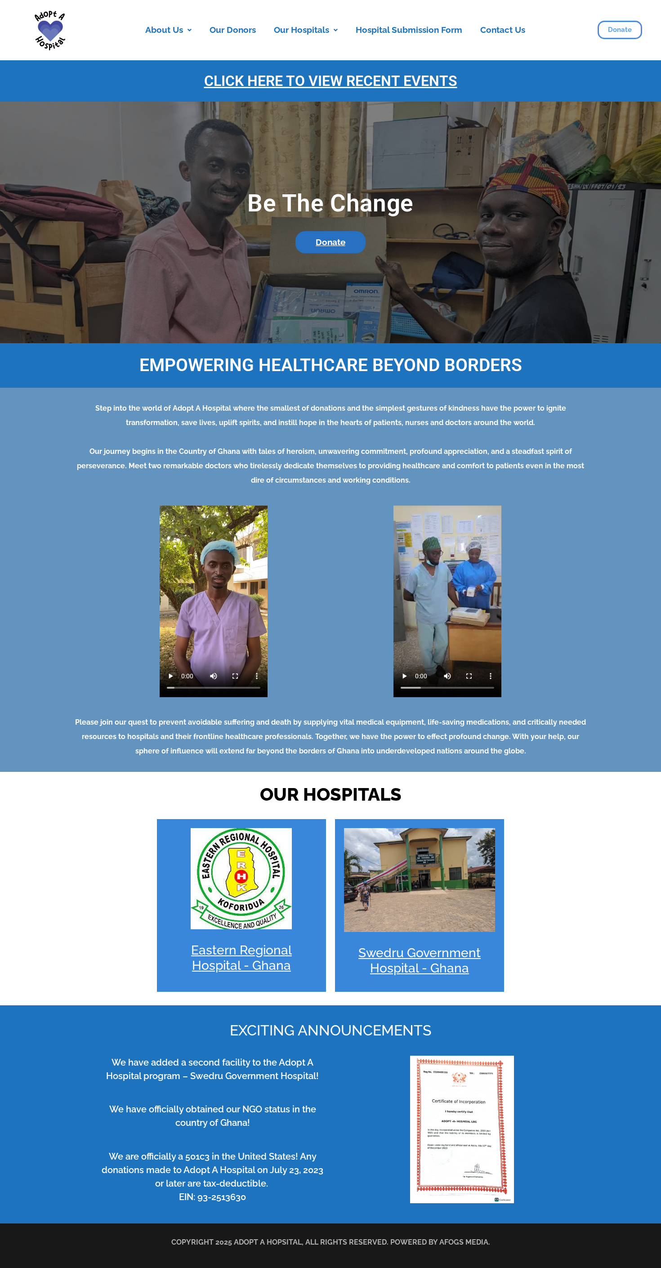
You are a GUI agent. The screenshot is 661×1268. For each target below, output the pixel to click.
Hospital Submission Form (409, 30)
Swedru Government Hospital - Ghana (419, 960)
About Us (164, 30)
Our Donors (233, 30)
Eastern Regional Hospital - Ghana (241, 958)
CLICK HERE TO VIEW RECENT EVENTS (330, 81)
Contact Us (502, 30)
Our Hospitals (301, 30)
